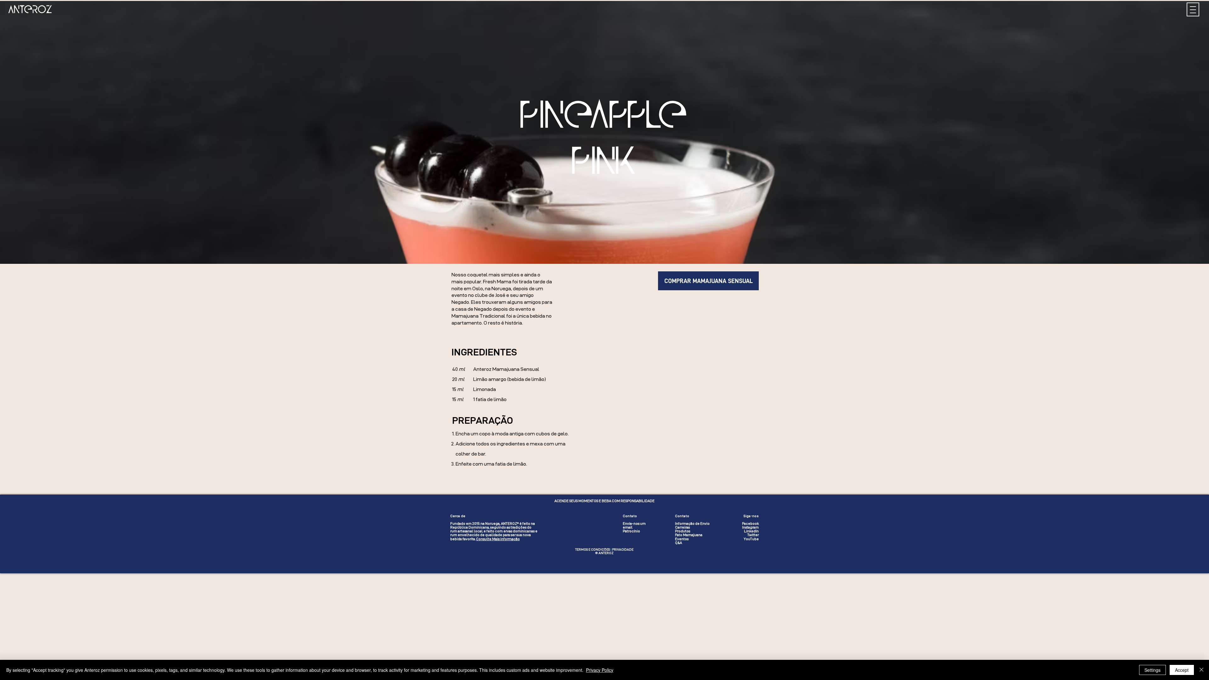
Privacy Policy (599, 670)
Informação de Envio (692, 523)
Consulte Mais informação (498, 539)
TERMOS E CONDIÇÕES (592, 549)
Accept (1182, 670)
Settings (1152, 670)
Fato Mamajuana (688, 535)
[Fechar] (1201, 670)
